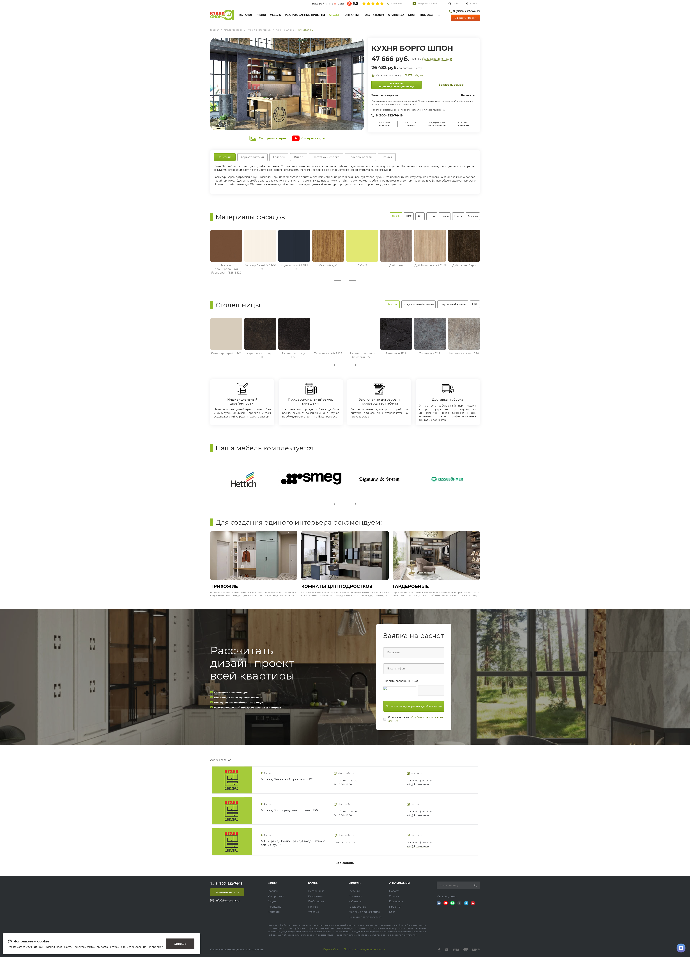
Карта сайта (330, 949)
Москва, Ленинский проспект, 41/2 (287, 779)
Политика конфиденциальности (364, 949)
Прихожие (355, 896)
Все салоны (345, 863)
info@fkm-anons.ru (428, 3)
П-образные (316, 901)
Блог (392, 912)
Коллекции (396, 901)
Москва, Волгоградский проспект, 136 (289, 810)
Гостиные (355, 891)
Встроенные (316, 891)
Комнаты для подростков (365, 917)
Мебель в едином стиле (364, 912)
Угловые (313, 912)
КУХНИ (313, 883)
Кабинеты (355, 901)
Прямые (313, 906)
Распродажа (276, 896)
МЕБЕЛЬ (355, 883)
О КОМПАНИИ (399, 883)
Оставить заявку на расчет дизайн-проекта (414, 706)
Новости (394, 891)
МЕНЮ (272, 883)
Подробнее (155, 947)
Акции (272, 901)
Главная (273, 891)
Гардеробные (358, 906)
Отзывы (394, 896)
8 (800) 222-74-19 (389, 115)
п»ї (222, 15)
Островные (315, 896)
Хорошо (180, 943)
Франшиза (274, 906)
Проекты (395, 906)
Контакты (274, 912)
